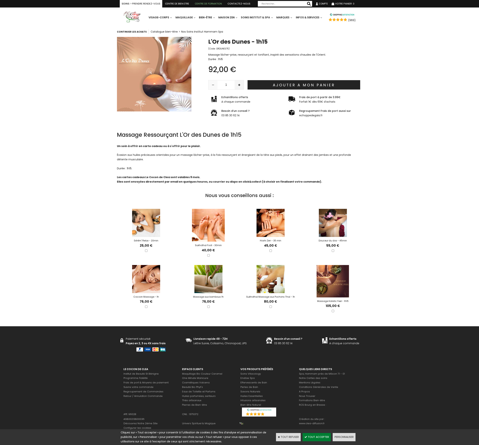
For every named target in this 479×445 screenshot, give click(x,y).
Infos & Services (307, 17)
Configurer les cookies (137, 428)
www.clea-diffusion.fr (312, 423)
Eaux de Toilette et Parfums (198, 391)
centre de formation (208, 3)
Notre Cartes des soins (313, 378)
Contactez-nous (239, 3)
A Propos (304, 391)
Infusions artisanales (253, 400)
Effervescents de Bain (253, 382)
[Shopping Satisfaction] (342, 15)
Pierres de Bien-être (194, 405)
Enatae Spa (247, 378)
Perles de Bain (249, 387)
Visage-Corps (159, 17)
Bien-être (205, 17)
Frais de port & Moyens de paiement (146, 382)
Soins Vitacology (250, 374)
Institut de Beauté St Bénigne (141, 374)
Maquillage (184, 17)
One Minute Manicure (195, 378)
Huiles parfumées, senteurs (199, 396)
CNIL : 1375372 (190, 414)
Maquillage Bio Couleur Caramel (202, 374)
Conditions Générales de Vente (318, 387)
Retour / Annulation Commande (143, 396)
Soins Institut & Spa (255, 17)
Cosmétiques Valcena (196, 382)
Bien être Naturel (250, 405)
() (268, 414)
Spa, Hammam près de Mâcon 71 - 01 (322, 374)
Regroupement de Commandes (143, 391)
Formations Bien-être (312, 400)
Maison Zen (226, 17)
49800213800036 (133, 419)
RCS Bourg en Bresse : (312, 405)
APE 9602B (129, 414)
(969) (352, 20)
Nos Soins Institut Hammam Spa (202, 32)
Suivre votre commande (138, 387)
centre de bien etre (177, 3)
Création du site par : (312, 419)
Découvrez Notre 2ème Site (140, 423)
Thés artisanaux (191, 400)
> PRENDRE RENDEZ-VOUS (141, 3)
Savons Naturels (250, 391)
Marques (282, 17)
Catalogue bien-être (164, 32)
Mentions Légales (309, 382)
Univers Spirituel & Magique (199, 423)
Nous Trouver (307, 396)
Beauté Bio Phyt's (192, 387)
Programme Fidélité (135, 378)
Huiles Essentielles (251, 396)
